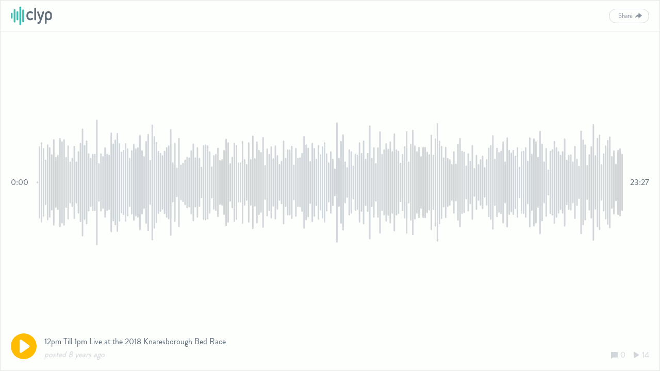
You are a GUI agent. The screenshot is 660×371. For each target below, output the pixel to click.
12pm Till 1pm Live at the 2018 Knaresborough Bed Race (135, 341)
